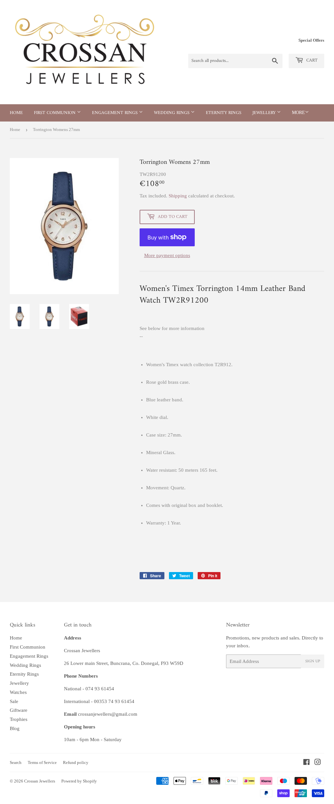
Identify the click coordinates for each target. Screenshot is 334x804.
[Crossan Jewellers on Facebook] (306, 763)
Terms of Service (42, 762)
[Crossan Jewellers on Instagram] (317, 763)
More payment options (167, 255)
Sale (14, 701)
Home (16, 113)
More (298, 112)
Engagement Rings (115, 113)
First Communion (55, 113)
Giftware (18, 710)
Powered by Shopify (79, 781)
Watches (18, 692)
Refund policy (75, 762)
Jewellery (264, 113)
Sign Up (312, 661)
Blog (15, 728)
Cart (311, 60)
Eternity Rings (223, 113)
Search (16, 762)
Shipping (178, 195)
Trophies (18, 719)
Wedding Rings (172, 113)
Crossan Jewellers (39, 781)
